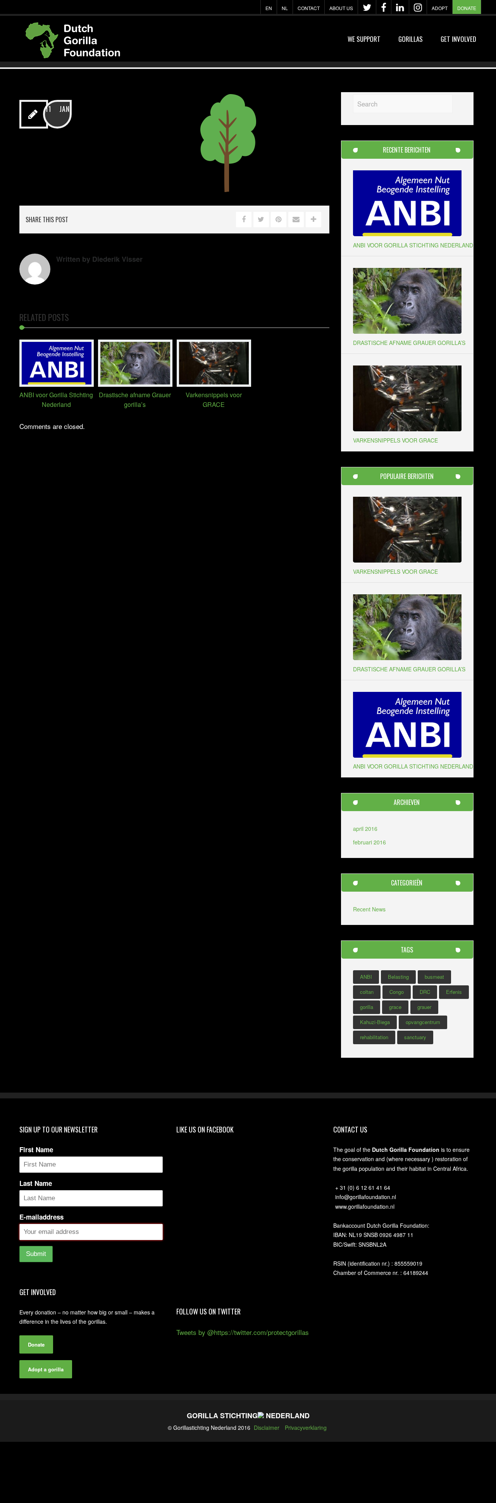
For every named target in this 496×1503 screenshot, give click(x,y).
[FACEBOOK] (383, 7)
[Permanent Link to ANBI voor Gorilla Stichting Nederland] (56, 384)
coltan (367, 991)
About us (341, 8)
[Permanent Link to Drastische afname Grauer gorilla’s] (135, 384)
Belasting (398, 976)
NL (285, 8)
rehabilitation (374, 1037)
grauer (424, 1007)
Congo (396, 991)
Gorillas (410, 39)
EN (268, 8)
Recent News (369, 909)
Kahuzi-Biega (375, 1022)
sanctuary (415, 1037)
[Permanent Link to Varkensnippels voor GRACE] (214, 384)
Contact (309, 8)
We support (364, 39)
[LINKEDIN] (400, 7)
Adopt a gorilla (46, 1369)
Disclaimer (266, 1427)
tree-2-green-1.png (134, 112)
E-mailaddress (41, 1217)
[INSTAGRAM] (418, 7)
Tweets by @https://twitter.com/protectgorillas (242, 1332)
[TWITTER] (367, 7)
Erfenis (454, 991)
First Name (36, 1149)
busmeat (434, 976)
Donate (466, 8)
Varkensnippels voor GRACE (395, 440)
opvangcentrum (423, 1022)
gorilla (366, 1007)
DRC (425, 991)
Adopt (440, 8)
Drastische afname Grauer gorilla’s (409, 343)
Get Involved (458, 39)
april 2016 (365, 828)
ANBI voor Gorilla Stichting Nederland (413, 245)
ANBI (366, 976)
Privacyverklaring (306, 1427)
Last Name (35, 1183)
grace (395, 1007)
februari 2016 (369, 842)
